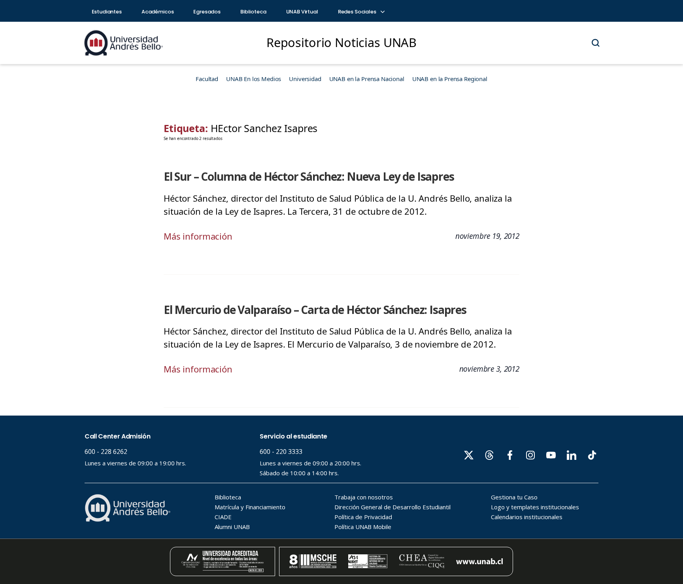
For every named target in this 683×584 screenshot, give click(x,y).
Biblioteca (253, 11)
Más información (198, 236)
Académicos (158, 11)
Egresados (207, 11)
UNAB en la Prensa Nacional (366, 79)
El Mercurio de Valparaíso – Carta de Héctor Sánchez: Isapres (315, 309)
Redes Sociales (357, 11)
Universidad (305, 79)
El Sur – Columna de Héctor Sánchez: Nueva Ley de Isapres (309, 176)
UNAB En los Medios (253, 79)
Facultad (207, 79)
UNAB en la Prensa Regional (449, 79)
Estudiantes (107, 11)
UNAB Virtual (302, 11)
